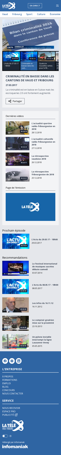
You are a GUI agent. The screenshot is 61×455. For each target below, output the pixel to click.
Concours (8, 390)
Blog (5, 386)
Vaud (5, 14)
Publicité (8, 414)
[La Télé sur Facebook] (5, 361)
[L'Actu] (30, 207)
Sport (29, 14)
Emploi (6, 383)
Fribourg (17, 14)
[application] (30, 35)
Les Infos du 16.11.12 (42, 303)
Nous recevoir (11, 408)
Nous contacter (12, 393)
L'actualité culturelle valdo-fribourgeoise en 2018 (43, 142)
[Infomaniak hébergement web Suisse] (30, 446)
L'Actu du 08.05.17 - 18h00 (45, 284)
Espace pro (8, 411)
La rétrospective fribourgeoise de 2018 (43, 173)
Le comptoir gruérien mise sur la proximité (43, 321)
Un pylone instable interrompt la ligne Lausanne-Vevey (42, 340)
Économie (55, 14)
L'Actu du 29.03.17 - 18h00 (45, 239)
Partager (17, 101)
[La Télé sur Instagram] (12, 361)
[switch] (5, 436)
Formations (9, 380)
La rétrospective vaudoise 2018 (40, 157)
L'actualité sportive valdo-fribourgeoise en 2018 (43, 126)
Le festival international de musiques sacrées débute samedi (44, 266)
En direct (35, 5)
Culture (41, 14)
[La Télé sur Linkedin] (18, 361)
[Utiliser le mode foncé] (10, 436)
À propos (7, 376)
